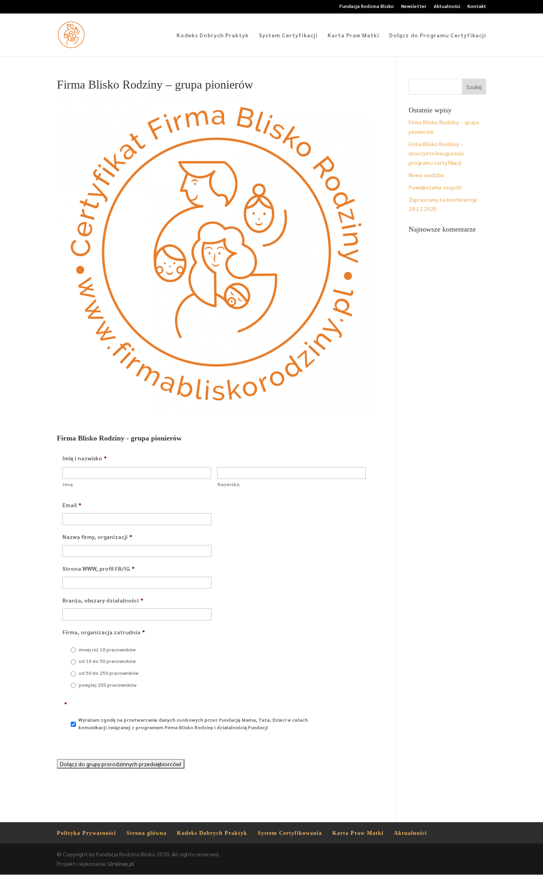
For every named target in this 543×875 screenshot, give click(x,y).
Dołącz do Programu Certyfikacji (437, 35)
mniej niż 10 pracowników (107, 649)
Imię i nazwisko (84, 458)
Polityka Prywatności (86, 833)
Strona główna (146, 833)
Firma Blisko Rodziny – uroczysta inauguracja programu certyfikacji (436, 153)
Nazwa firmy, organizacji (97, 536)
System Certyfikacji (288, 35)
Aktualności (447, 6)
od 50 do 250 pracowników (108, 673)
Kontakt (476, 6)
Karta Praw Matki (353, 35)
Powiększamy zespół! (435, 187)
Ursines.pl (121, 863)
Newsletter (414, 6)
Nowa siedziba (426, 174)
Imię (68, 484)
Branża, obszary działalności (103, 600)
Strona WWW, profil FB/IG (98, 568)
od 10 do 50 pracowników (107, 661)
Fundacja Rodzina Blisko (366, 6)
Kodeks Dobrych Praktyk (212, 35)
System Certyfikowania (290, 833)
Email (71, 504)
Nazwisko (228, 484)
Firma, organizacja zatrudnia (103, 631)
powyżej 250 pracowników (107, 685)
